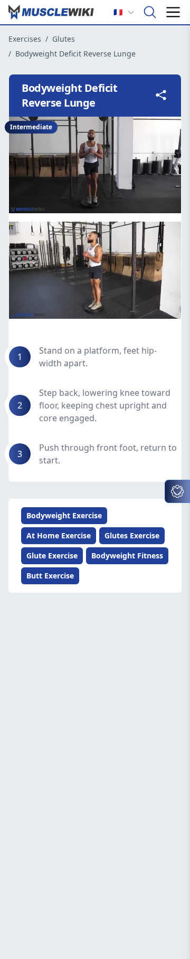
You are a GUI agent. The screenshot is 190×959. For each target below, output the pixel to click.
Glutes (63, 39)
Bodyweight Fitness (127, 555)
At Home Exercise (58, 535)
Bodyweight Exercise (64, 515)
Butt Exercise (50, 576)
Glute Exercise (52, 555)
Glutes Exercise (131, 535)
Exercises (24, 39)
